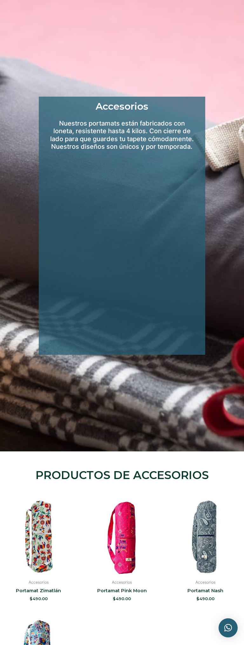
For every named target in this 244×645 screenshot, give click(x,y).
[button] (228, 627)
